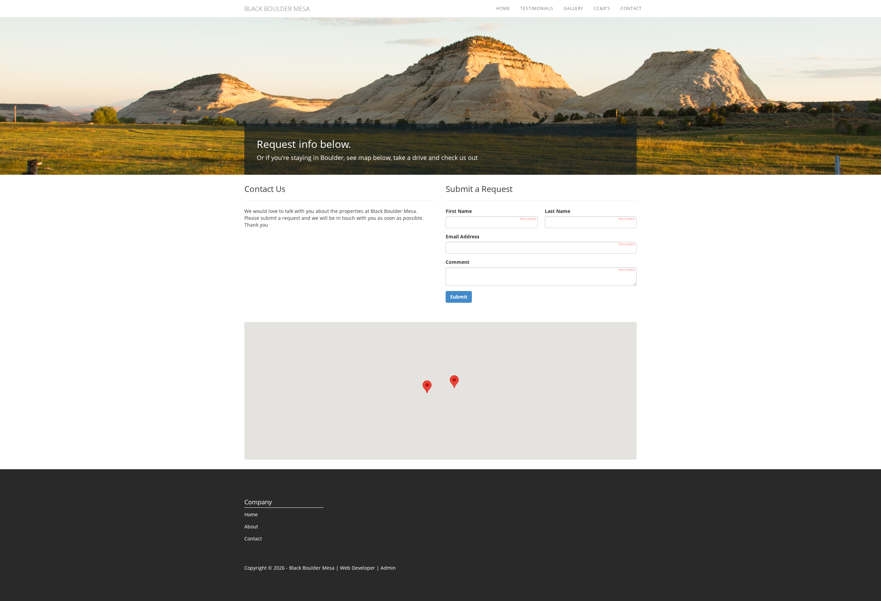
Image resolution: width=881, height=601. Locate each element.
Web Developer (357, 568)
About (251, 526)
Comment (457, 262)
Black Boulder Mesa (277, 8)
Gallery (573, 8)
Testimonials (536, 8)
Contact (631, 8)
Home (503, 8)
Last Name (557, 211)
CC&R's (602, 8)
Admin (388, 568)
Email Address (462, 236)
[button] (454, 381)
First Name (459, 211)
